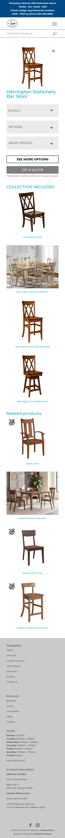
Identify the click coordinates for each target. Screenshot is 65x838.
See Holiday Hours (15, 760)
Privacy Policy (47, 830)
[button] (53, 51)
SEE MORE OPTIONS (33, 159)
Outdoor (10, 722)
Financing (11, 671)
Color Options (13, 666)
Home (9, 650)
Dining (10, 706)
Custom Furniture (15, 661)
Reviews (10, 676)
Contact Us (11, 682)
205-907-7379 (20, 798)
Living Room (12, 711)
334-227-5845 (20, 779)
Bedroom (11, 700)
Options (15, 127)
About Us (11, 655)
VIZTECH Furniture (43, 834)
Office (9, 716)
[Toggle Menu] (54, 24)
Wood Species (20, 143)
